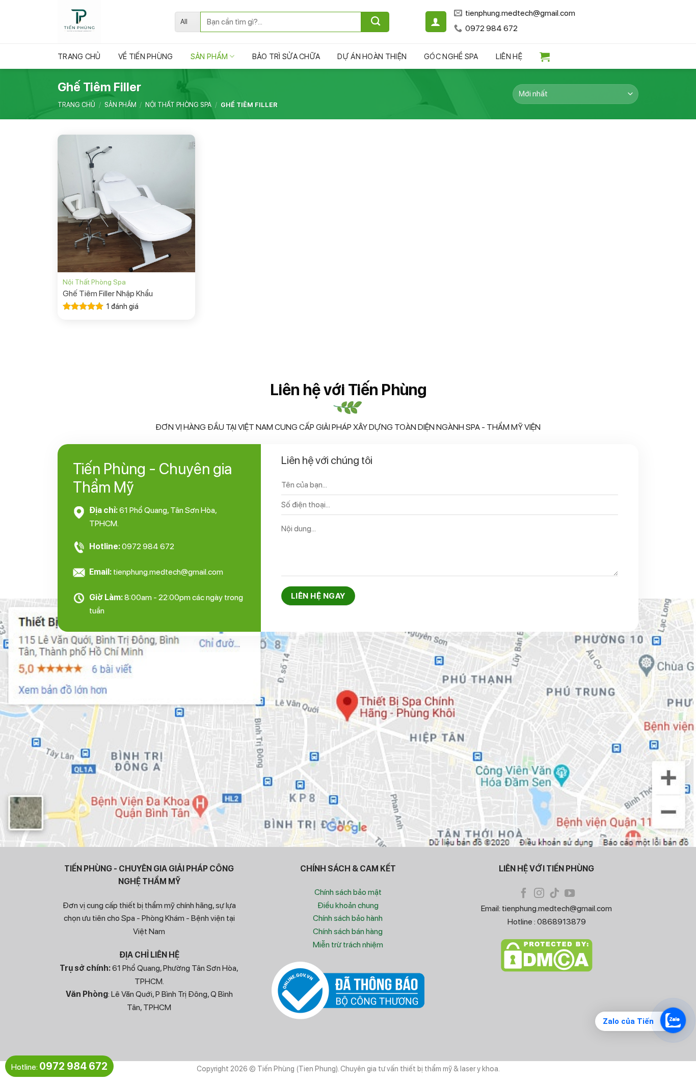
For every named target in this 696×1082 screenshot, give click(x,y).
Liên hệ (509, 56)
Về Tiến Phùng (145, 56)
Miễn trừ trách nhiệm (348, 944)
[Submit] (375, 22)
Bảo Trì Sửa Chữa (286, 56)
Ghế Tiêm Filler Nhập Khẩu (108, 293)
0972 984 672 (148, 546)
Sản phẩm (209, 56)
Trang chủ (79, 56)
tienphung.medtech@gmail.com (168, 572)
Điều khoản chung (348, 905)
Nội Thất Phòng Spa (178, 105)
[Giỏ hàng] (545, 56)
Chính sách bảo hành (348, 918)
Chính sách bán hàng (348, 931)
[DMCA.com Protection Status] (546, 955)
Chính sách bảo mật (348, 892)
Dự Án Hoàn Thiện (372, 56)
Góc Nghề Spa (451, 56)
